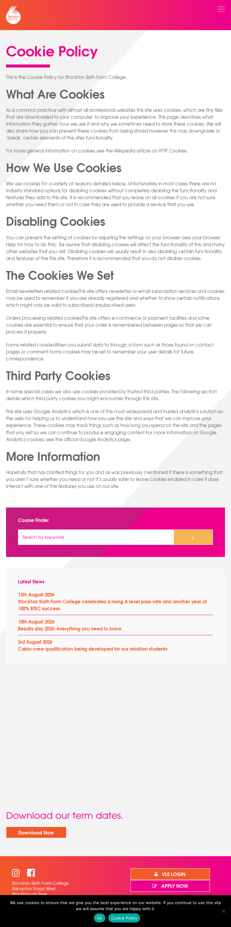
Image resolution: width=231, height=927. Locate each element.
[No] (223, 911)
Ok (99, 918)
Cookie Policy (124, 918)
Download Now (36, 832)
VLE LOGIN (173, 874)
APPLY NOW (174, 885)
